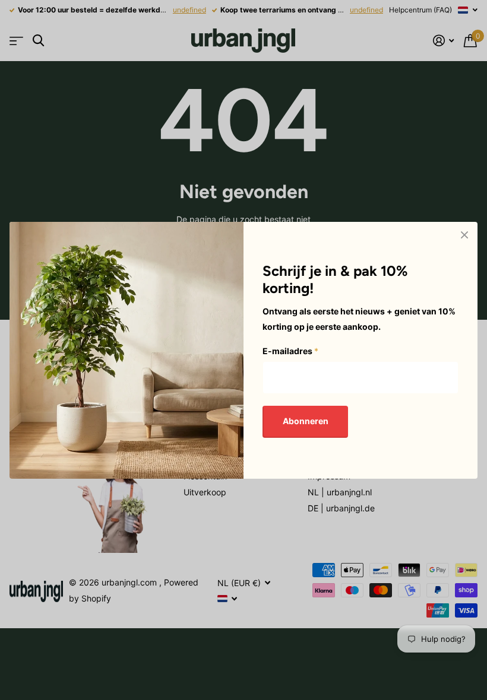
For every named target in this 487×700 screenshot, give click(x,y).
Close (464, 235)
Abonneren (305, 421)
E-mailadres (290, 351)
